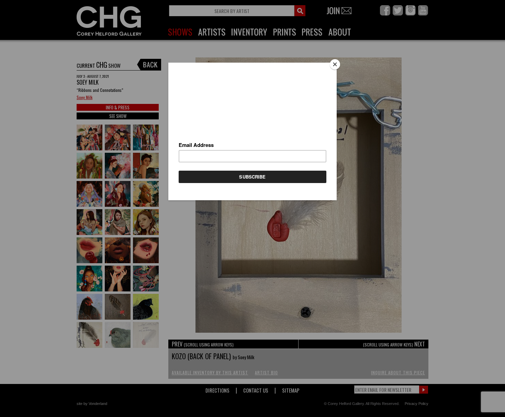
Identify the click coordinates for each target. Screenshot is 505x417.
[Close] (335, 64)
